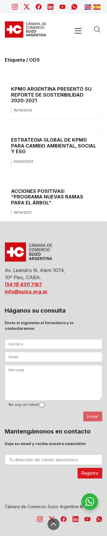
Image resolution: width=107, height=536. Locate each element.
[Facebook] (39, 7)
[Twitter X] (27, 7)
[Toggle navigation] (78, 30)
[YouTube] (62, 7)
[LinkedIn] (51, 7)
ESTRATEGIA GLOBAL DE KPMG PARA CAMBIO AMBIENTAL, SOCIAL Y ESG (53, 145)
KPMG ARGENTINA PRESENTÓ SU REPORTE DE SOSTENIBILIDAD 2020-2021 (51, 94)
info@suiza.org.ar (26, 292)
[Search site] (97, 29)
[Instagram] (15, 7)
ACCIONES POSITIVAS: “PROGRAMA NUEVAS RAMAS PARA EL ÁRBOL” (47, 197)
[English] (88, 6)
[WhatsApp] (74, 7)
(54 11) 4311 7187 (23, 284)
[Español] (97, 6)
